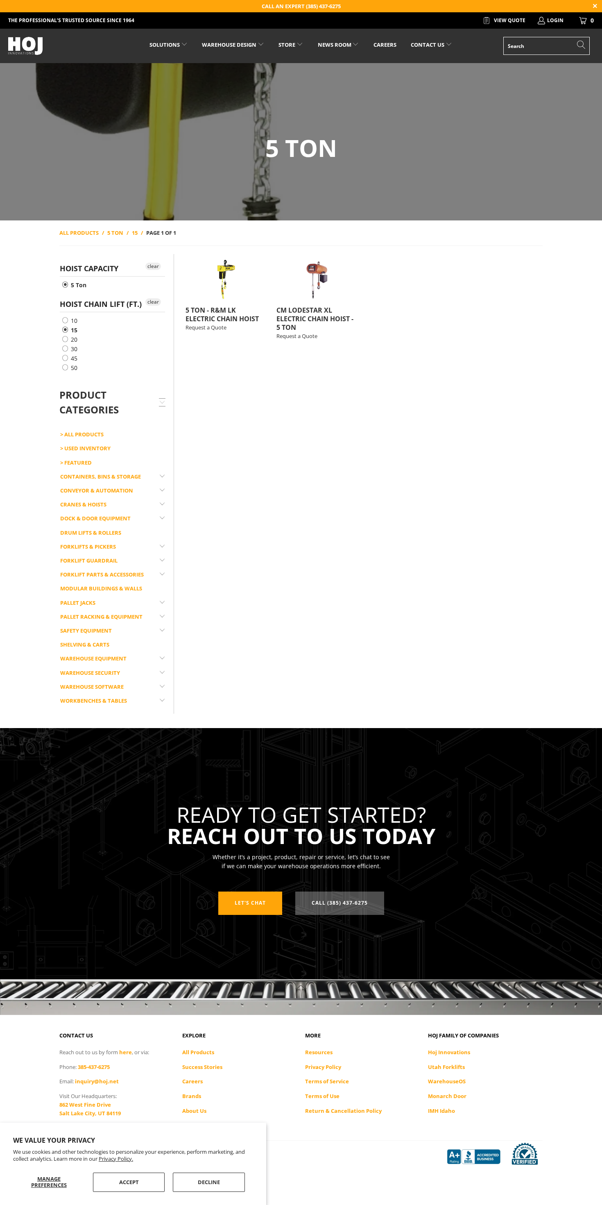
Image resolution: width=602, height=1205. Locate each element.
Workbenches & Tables (93, 700)
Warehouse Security (90, 672)
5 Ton (77, 285)
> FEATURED (76, 462)
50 (73, 368)
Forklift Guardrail (89, 560)
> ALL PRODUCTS (82, 434)
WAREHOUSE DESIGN (230, 44)
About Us (194, 1110)
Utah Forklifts (446, 1067)
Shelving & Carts (84, 644)
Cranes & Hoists (83, 504)
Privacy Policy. (116, 1158)
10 (73, 321)
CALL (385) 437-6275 (340, 902)
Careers (192, 1081)
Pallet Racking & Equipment (101, 616)
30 (73, 349)
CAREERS (384, 44)
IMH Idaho (441, 1110)
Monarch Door (447, 1096)
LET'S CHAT (250, 902)
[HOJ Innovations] (52, 45)
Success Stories (202, 1067)
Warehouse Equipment (93, 658)
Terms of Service (327, 1081)
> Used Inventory (85, 448)
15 (73, 330)
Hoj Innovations (449, 1052)
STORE (286, 44)
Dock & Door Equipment (95, 518)
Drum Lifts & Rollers (90, 532)
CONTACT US (428, 44)
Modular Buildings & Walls (101, 588)
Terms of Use (322, 1096)
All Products (198, 1052)
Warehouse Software (92, 686)
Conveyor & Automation (96, 490)
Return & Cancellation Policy (343, 1110)
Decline (209, 1182)
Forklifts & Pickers (88, 546)
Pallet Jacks (77, 602)
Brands (191, 1096)
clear (153, 266)
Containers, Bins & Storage (100, 476)
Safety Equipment (86, 630)
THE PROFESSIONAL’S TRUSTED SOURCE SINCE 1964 (71, 20)
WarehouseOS (447, 1081)
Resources (319, 1052)
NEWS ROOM (335, 44)
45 (73, 358)
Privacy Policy (323, 1067)
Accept (129, 1182)
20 (73, 339)
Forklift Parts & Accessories (102, 574)
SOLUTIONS (165, 44)
